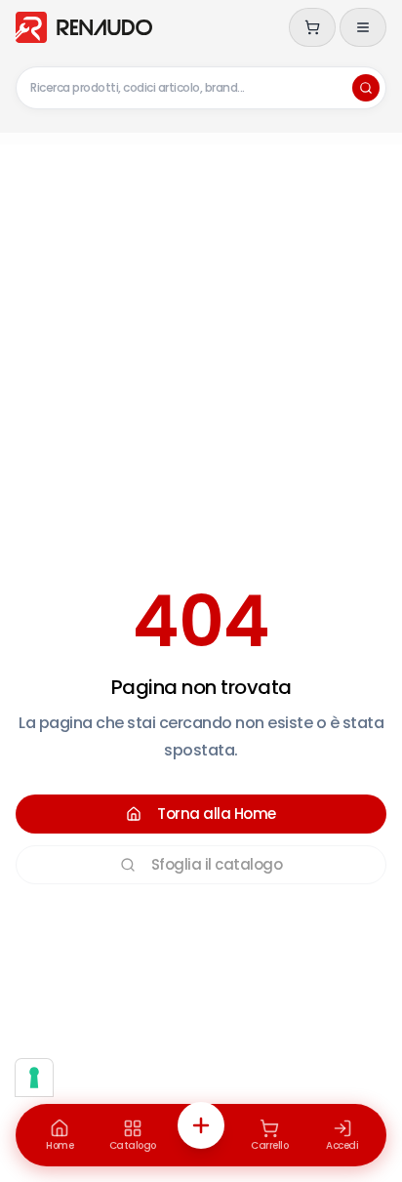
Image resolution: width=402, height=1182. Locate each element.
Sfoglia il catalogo (217, 864)
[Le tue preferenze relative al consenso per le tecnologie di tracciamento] (34, 1077)
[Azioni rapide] (201, 1125)
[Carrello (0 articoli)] (312, 27)
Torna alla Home (216, 813)
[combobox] (201, 87)
